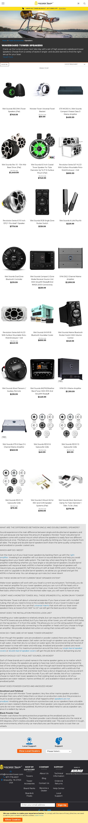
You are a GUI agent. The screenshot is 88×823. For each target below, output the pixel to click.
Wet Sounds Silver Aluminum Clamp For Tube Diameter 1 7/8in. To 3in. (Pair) (70, 503)
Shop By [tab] (4, 64)
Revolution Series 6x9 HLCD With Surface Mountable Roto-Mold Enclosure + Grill (14, 335)
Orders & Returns (59, 782)
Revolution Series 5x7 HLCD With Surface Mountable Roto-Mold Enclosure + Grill (70, 167)
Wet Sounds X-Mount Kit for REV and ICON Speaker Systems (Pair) (42, 503)
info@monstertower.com (11, 774)
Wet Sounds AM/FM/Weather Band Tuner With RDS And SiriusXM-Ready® (42, 391)
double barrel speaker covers (22, 651)
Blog (44, 778)
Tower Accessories (16, 40)
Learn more (39, 815)
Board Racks (29, 788)
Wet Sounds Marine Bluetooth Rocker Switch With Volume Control (70, 335)
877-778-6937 (12, 777)
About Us (44, 773)
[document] (44, 817)
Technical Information (58, 774)
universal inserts (41, 605)
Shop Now (62, 8)
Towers (29, 776)
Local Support (59, 794)
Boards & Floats (29, 794)
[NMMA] (77, 774)
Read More (8, 57)
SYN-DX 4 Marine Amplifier (70, 388)
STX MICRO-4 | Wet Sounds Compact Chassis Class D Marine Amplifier (70, 111)
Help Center (58, 788)
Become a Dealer (44, 789)
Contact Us (44, 783)
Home (4, 40)
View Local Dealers (29, 751)
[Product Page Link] (14, 90)
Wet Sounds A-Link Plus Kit (70, 221)
